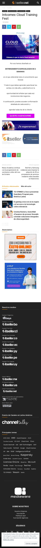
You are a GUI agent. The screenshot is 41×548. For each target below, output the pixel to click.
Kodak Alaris (7, 458)
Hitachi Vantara (31, 448)
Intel (12, 451)
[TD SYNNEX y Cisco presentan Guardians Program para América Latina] (7, 194)
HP (4, 451)
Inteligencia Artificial (23, 451)
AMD (13, 438)
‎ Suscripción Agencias (20, 518)
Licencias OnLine (11, 462)
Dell (17, 445)
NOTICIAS (5, 8)
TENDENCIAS (18, 8)
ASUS (29, 438)
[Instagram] (12, 532)
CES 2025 (17, 441)
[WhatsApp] (19, 27)
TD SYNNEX (7, 472)
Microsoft (32, 462)
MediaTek (23, 462)
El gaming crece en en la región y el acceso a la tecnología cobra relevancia (26, 204)
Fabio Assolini (7, 448)
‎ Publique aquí (20, 516)
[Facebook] (4, 27)
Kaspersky (26, 455)
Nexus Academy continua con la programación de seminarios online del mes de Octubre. (11, 171)
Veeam (16, 472)
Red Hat (27, 465)
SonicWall (27, 469)
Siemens (20, 469)
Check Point (25, 441)
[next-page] (6, 224)
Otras (28, 11)
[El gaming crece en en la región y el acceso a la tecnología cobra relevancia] (7, 204)
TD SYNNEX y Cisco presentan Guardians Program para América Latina (26, 194)
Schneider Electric (9, 469)
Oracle (11, 465)
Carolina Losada (8, 441)
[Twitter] (9, 27)
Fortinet (16, 448)
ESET (34, 445)
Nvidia (5, 465)
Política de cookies (8, 540)
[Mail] (23, 532)
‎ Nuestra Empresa (20, 511)
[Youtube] (35, 532)
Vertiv (22, 472)
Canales (5, 11)
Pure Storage (19, 465)
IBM (8, 451)
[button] (3, 3)
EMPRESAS (29, 8)
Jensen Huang (15, 455)
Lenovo (25, 458)
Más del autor (26, 186)
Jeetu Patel (6, 455)
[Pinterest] (14, 27)
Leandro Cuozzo (17, 458)
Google (22, 448)
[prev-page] (3, 224)
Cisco (32, 441)
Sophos (33, 469)
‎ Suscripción (20, 513)
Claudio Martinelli (8, 445)
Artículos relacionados (10, 186)
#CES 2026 (6, 438)
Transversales (21, 11)
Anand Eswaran (21, 438)
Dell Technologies (26, 445)
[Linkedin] (18, 532)
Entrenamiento (12, 11)
